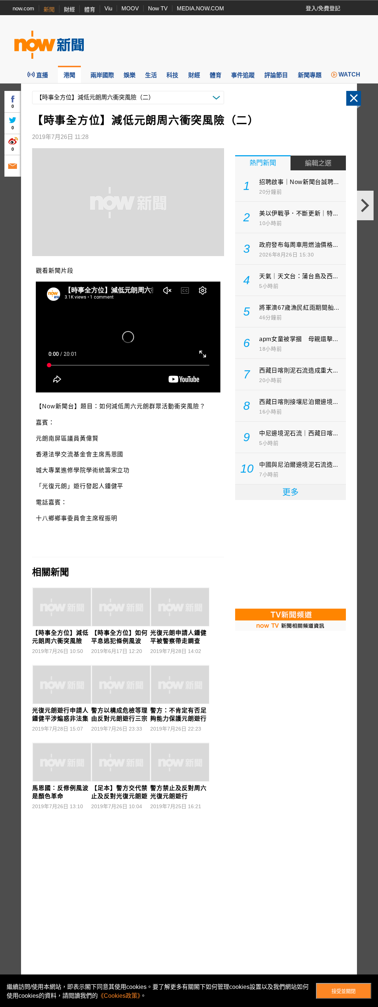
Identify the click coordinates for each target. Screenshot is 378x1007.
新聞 (49, 9)
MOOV (130, 8)
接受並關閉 (343, 991)
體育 (89, 9)
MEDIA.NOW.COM (200, 8)
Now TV (158, 8)
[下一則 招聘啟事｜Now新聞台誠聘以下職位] (365, 205)
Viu (108, 8)
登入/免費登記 (323, 8)
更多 (290, 492)
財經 (69, 9)
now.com (23, 8)
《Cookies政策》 (119, 996)
